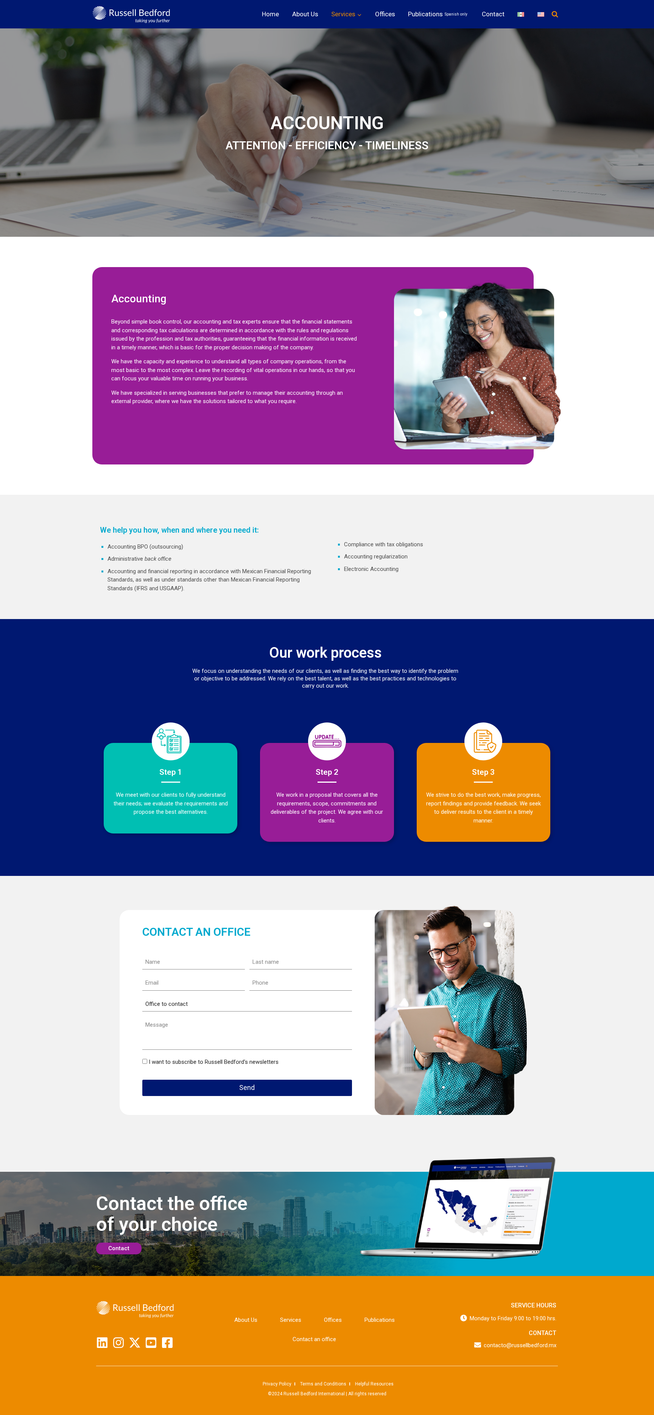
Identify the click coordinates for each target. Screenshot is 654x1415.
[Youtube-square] (151, 1343)
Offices (385, 14)
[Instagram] (118, 1343)
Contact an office (314, 1339)
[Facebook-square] (167, 1343)
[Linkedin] (102, 1343)
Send (247, 1087)
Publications (437, 14)
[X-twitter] (135, 1343)
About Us (305, 14)
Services (290, 1319)
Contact (493, 14)
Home (270, 14)
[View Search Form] (555, 14)
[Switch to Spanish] (520, 14)
